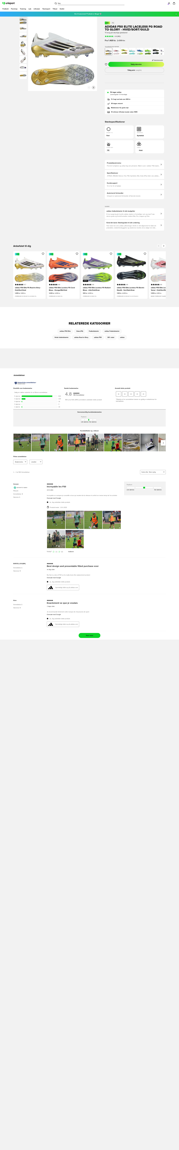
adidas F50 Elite (65, 331)
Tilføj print (134, 70)
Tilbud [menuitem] (55, 9)
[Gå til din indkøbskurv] (174, 3)
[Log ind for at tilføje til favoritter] (106, 64)
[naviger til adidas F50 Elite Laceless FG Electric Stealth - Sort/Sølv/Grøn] (156, 51)
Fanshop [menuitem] (14, 9)
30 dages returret (117, 103)
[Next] (164, 246)
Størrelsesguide (158, 60)
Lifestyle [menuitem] (37, 9)
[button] (23, 28)
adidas (122, 337)
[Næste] (93, 87)
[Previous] (159, 246)
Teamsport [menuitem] (46, 9)
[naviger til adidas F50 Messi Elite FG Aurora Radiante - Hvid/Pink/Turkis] (132, 51)
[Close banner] (176, 14)
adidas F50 (98, 337)
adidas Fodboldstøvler (112, 331)
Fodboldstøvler (94, 331)
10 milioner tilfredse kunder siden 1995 (124, 112)
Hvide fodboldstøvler (61, 337)
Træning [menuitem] (23, 9)
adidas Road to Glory (81, 337)
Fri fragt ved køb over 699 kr (120, 99)
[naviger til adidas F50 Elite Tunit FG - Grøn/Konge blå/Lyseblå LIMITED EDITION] (148, 51)
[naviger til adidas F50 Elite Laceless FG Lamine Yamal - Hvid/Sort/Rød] (116, 51)
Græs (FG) (79, 331)
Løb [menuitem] (29, 9)
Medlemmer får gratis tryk (120, 108)
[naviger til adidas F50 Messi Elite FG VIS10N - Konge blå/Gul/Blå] (140, 51)
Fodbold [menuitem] (5, 9)
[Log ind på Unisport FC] (169, 3)
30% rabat (110, 337)
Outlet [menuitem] (62, 9)
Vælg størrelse (136, 64)
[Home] (8, 3)
